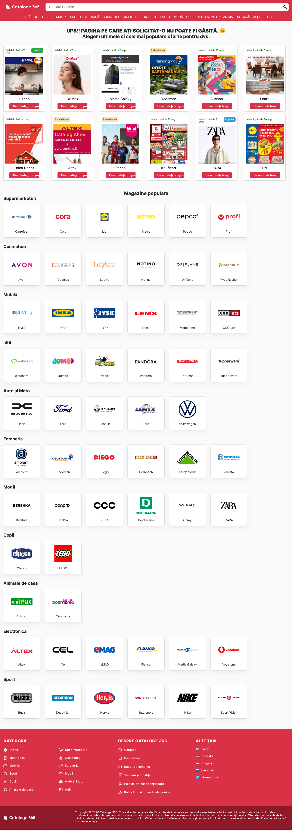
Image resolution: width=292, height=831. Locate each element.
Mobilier (130, 17)
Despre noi (132, 758)
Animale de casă (236, 17)
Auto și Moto (209, 17)
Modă (178, 17)
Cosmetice (111, 17)
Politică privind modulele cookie (147, 792)
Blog (268, 17)
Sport (165, 17)
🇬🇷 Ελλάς (202, 749)
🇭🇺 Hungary (204, 763)
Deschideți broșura (26, 106)
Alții (256, 17)
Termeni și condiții (137, 775)
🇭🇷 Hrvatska (205, 756)
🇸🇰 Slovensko (205, 770)
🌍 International (207, 777)
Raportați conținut (137, 766)
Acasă (25, 17)
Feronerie (149, 17)
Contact (130, 749)
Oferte (39, 17)
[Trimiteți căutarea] (285, 7)
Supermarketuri (62, 17)
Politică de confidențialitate (144, 783)
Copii (190, 17)
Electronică (88, 17)
